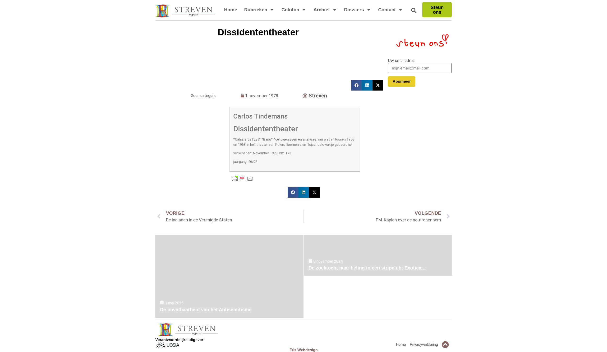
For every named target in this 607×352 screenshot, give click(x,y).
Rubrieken (255, 9)
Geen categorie (203, 95)
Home (230, 9)
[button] (293, 192)
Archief (321, 9)
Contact (387, 9)
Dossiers (354, 9)
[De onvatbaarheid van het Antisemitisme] (229, 276)
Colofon (290, 9)
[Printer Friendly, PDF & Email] (243, 178)
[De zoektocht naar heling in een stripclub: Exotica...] (378, 255)
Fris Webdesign (304, 350)
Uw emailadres (401, 60)
